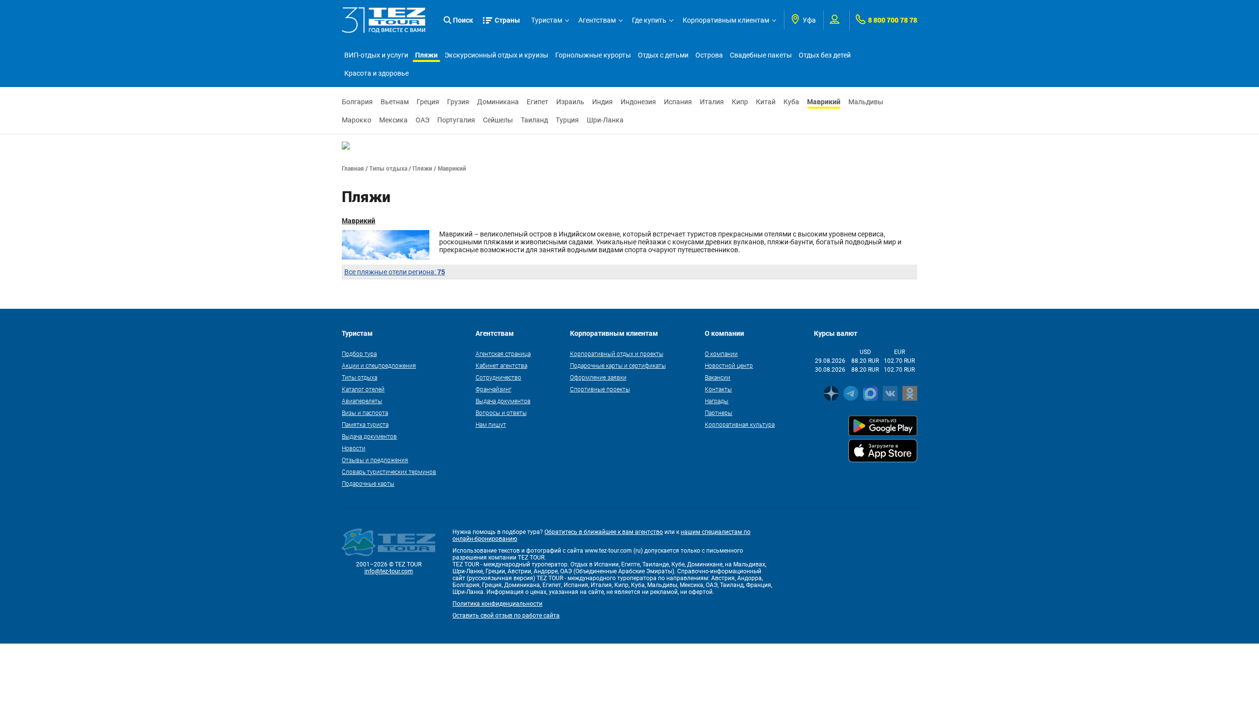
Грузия (458, 102)
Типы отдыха (388, 168)
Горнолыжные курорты (593, 55)
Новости (353, 448)
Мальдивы (865, 102)
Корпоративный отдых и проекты (616, 353)
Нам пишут (491, 424)
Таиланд (534, 120)
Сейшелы (498, 120)
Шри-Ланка (605, 120)
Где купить (649, 20)
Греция (428, 102)
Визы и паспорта (365, 412)
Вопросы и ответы (501, 412)
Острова (709, 55)
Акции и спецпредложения (379, 365)
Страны (507, 20)
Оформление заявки (598, 377)
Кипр (740, 102)
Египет (537, 102)
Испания (678, 102)
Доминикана (498, 102)
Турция (567, 120)
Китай (766, 102)
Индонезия (638, 102)
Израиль (570, 102)
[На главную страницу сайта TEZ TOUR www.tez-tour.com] (383, 20)
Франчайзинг (493, 389)
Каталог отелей (363, 389)
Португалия (456, 120)
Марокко (356, 120)
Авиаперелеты (362, 401)
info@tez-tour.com (388, 571)
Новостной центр (729, 365)
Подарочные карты (368, 483)
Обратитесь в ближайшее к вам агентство (603, 532)
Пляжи (426, 54)
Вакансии (717, 377)
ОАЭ (422, 120)
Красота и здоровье (376, 73)
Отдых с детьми (663, 55)
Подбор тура (359, 353)
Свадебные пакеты (761, 55)
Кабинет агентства (501, 365)
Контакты (718, 389)
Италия (712, 102)
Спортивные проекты (600, 389)
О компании (721, 353)
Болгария (357, 102)
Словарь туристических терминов (389, 471)
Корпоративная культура (740, 424)
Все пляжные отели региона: (394, 272)
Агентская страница (503, 353)
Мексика (393, 120)
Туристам (546, 20)
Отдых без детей (825, 55)
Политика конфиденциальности (497, 603)
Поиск (463, 20)
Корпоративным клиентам (726, 20)
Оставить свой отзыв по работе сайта (506, 615)
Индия (602, 102)
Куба (791, 102)
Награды (716, 401)
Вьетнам (395, 102)
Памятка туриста (365, 424)
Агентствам (597, 20)
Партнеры (718, 412)
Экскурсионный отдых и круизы (496, 55)
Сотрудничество (498, 377)
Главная (353, 168)
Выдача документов (369, 436)
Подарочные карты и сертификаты (618, 365)
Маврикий (823, 101)
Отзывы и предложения (375, 460)
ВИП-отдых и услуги (376, 55)
